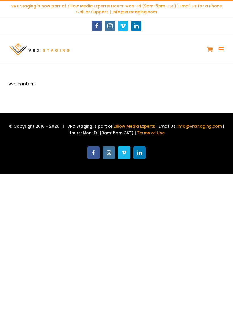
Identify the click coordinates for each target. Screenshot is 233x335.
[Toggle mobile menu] (221, 49)
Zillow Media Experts (88, 6)
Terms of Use (151, 133)
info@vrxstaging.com (135, 12)
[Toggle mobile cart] (210, 49)
